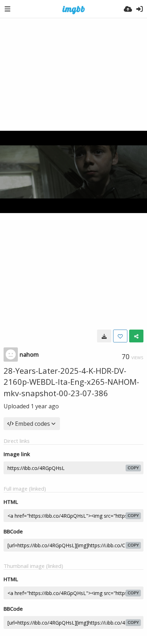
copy (133, 468)
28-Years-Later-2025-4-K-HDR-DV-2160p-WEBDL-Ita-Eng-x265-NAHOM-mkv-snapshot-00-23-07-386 (71, 381)
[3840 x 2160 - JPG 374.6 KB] (104, 336)
